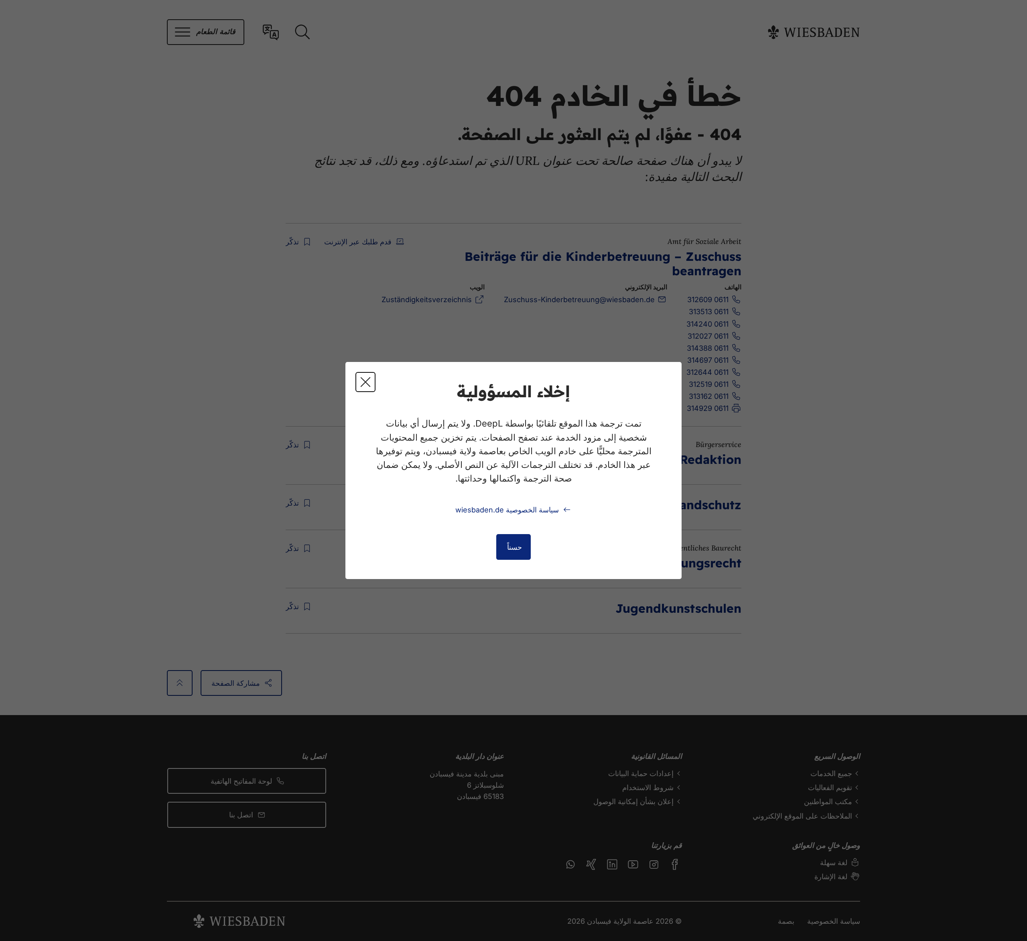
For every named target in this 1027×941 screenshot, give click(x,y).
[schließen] (365, 382)
